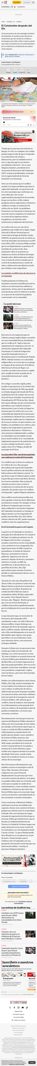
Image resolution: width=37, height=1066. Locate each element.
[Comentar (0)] (21, 70)
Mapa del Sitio (18, 1011)
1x (33, 124)
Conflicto (16, 306)
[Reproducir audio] (4, 122)
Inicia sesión (6, 985)
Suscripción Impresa (18, 1014)
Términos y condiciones (18, 1028)
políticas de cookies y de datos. (17, 1064)
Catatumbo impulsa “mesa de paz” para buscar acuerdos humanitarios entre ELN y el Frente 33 (23, 310)
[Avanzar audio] (31, 125)
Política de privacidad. (28, 994)
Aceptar (32, 1062)
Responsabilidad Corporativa (18, 1026)
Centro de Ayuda (18, 1032)
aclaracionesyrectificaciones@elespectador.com (23, 1046)
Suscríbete (17, 2)
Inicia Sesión (26, 2)
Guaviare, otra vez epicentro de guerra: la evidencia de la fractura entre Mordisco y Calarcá (23, 326)
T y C (17, 994)
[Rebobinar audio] (28, 125)
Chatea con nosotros (19, 1020)
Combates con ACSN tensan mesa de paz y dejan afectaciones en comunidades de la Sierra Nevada (23, 318)
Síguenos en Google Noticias (20, 886)
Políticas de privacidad (18, 1030)
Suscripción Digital (18, 1017)
